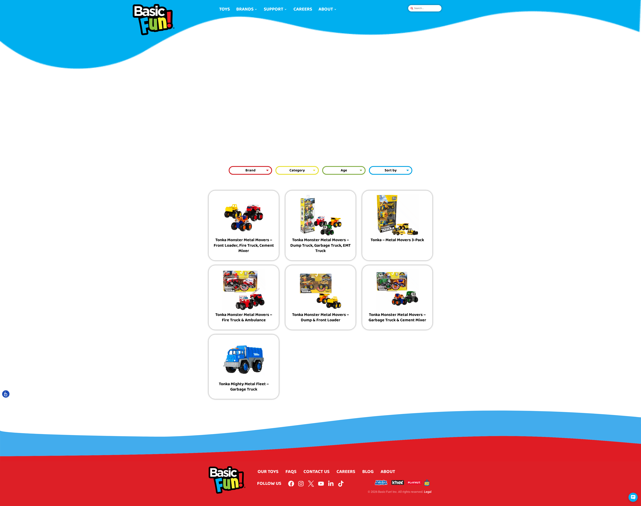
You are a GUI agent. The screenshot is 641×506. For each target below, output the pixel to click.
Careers (346, 471)
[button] (247, 9)
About (388, 471)
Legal (428, 491)
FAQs (290, 471)
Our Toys (268, 471)
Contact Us (316, 471)
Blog (368, 471)
